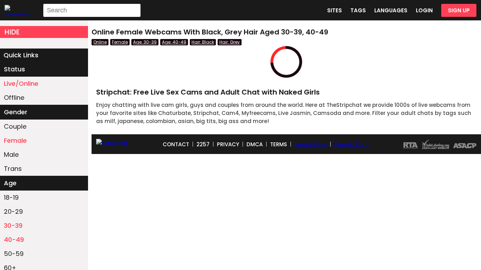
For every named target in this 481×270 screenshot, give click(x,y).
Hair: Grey (229, 42)
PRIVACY (228, 144)
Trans (13, 168)
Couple (15, 126)
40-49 (14, 239)
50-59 (14, 253)
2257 (203, 144)
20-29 (13, 211)
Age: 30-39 (145, 42)
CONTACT (176, 144)
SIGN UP (459, 10)
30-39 (13, 225)
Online (100, 42)
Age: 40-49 (174, 42)
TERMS (278, 144)
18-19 (11, 197)
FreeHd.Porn (351, 144)
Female (15, 140)
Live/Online (21, 83)
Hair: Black (203, 42)
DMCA (254, 144)
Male (11, 154)
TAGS (358, 10)
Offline (14, 97)
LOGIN (424, 10)
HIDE (12, 32)
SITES (334, 10)
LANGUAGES (390, 10)
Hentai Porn (310, 144)
